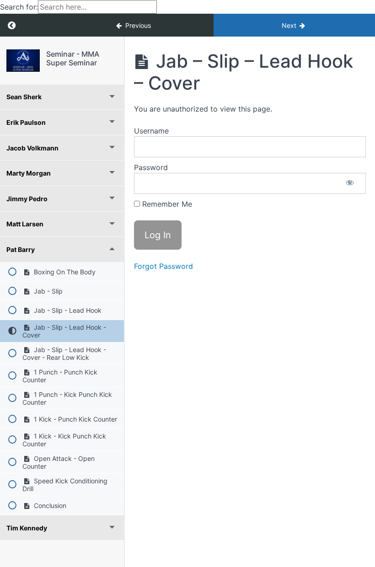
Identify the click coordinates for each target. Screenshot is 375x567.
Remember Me (166, 204)
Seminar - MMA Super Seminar (72, 58)
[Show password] (350, 183)
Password (151, 167)
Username (151, 130)
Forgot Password (163, 266)
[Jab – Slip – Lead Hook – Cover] (23, 60)
